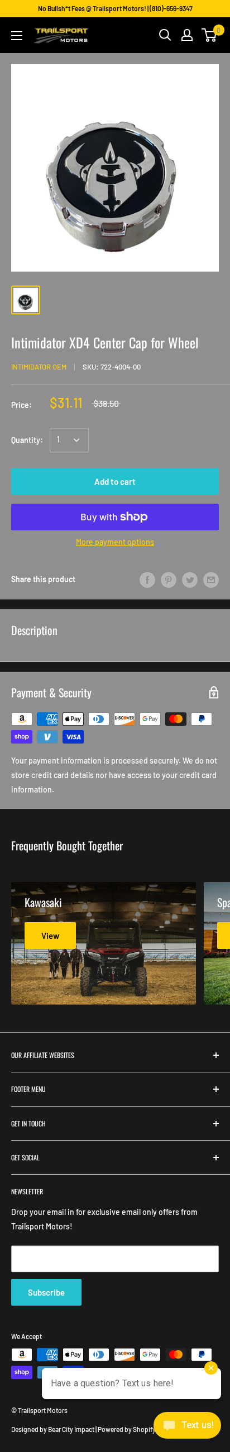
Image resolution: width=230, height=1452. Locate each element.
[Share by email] (211, 579)
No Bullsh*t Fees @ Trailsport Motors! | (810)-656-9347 (115, 8)
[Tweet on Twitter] (190, 579)
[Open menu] (16, 35)
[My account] (187, 35)
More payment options (115, 542)
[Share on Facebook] (147, 579)
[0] (210, 35)
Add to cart (115, 481)
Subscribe (46, 1292)
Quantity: (27, 440)
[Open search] (165, 35)
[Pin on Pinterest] (168, 579)
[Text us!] (187, 1428)
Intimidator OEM (38, 366)
